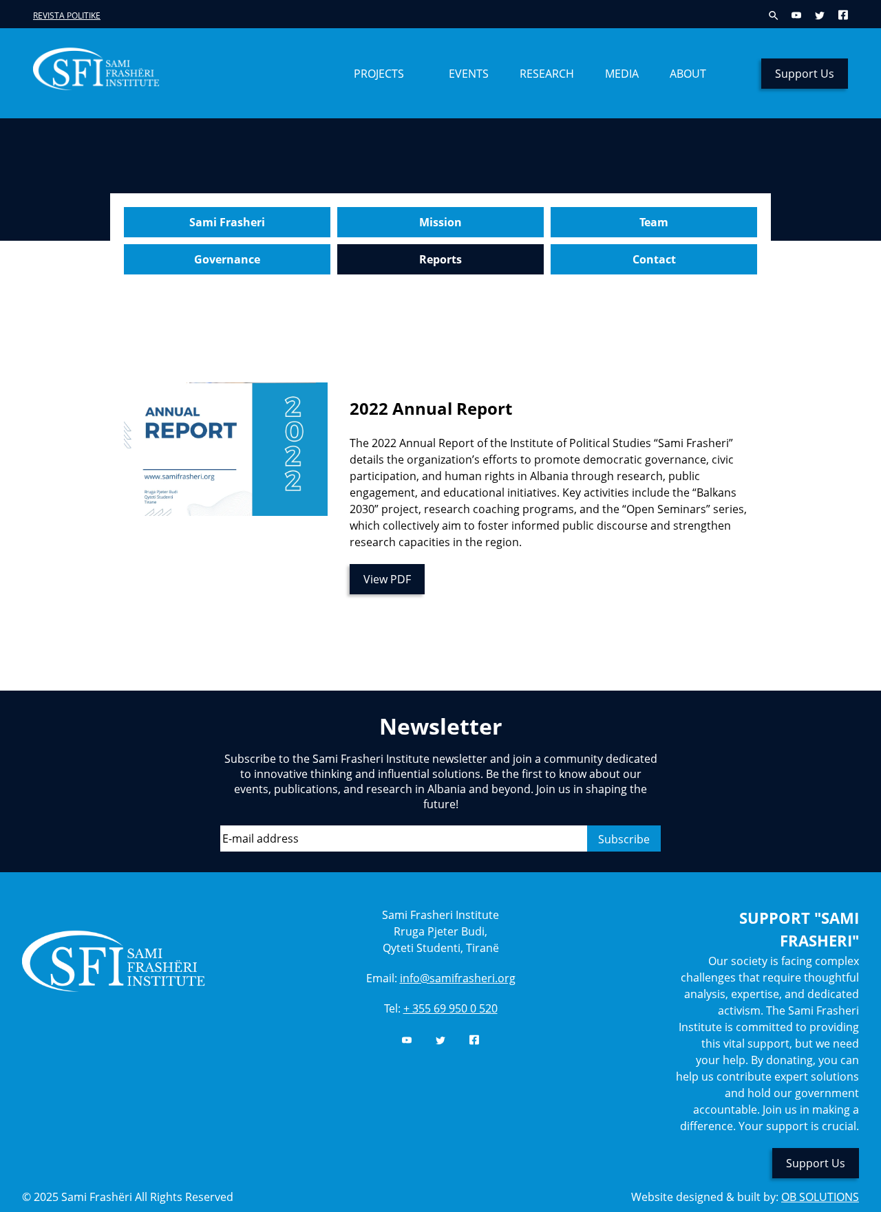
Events (469, 73)
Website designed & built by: (745, 1196)
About (688, 73)
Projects (379, 73)
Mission (440, 222)
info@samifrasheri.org (458, 978)
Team (653, 222)
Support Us (804, 73)
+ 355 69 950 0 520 (450, 1008)
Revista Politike (66, 15)
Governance (227, 259)
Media (622, 73)
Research (547, 73)
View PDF (387, 579)
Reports (440, 259)
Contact (654, 259)
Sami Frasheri (227, 222)
